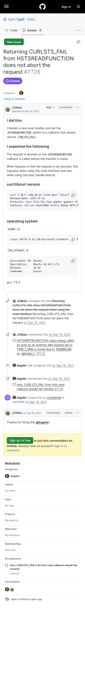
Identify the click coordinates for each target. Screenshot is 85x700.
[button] (73, 195)
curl (11, 19)
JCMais (17, 107)
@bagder (42, 422)
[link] (20, 301)
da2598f (18, 402)
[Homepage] (42, 6)
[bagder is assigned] (21, 93)
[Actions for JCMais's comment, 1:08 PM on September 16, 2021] (78, 413)
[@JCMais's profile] (7, 109)
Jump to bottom (14, 99)
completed (54, 397)
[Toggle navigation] (6, 6)
